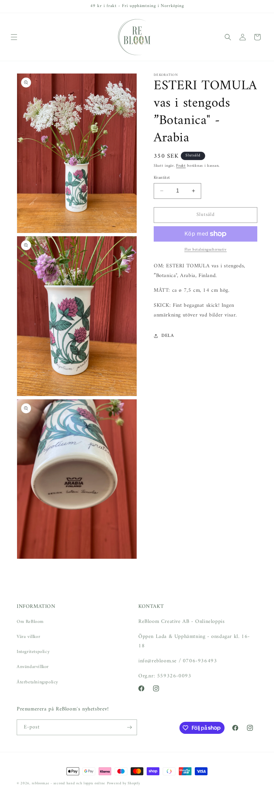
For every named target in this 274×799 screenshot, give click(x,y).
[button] (14, 37)
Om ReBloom (30, 622)
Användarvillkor (33, 667)
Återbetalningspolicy (37, 682)
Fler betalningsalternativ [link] (205, 250)
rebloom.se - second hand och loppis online (68, 783)
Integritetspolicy (33, 652)
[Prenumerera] (129, 727)
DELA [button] (167, 335)
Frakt (181, 165)
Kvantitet (162, 177)
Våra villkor (28, 637)
